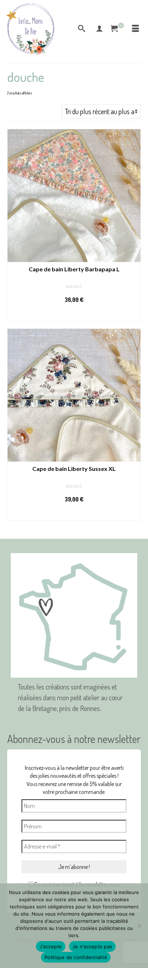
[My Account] (99, 28)
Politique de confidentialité (76, 957)
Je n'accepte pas (92, 946)
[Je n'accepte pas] (139, 925)
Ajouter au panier (74, 314)
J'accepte (51, 946)
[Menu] (135, 28)
